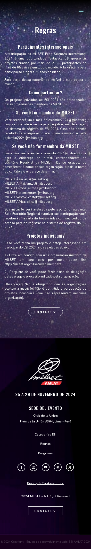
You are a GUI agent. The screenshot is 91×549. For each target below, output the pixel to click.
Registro (45, 312)
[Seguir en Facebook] (21, 467)
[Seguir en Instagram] (33, 467)
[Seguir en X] (70, 467)
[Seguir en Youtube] (46, 467)
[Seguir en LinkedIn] (58, 467)
